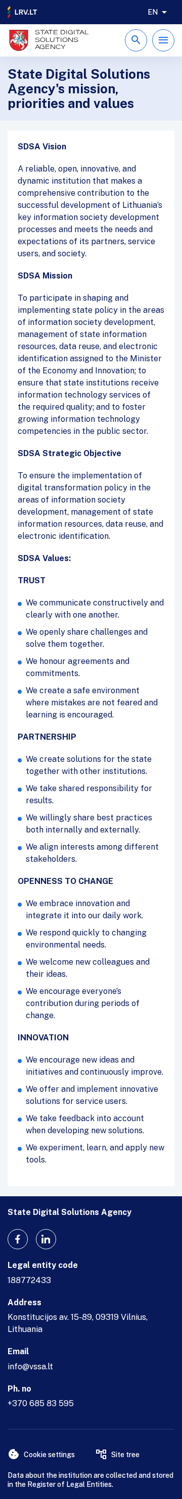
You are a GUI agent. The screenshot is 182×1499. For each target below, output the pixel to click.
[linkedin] (46, 1239)
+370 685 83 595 (41, 1403)
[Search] (136, 40)
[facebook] (18, 1239)
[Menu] (163, 40)
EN (153, 12)
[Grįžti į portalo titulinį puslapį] (23, 12)
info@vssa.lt (30, 1366)
